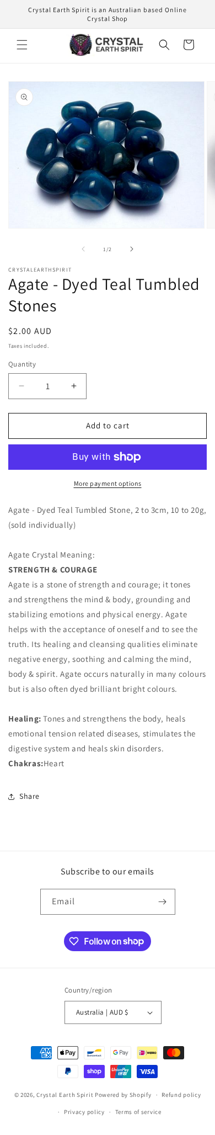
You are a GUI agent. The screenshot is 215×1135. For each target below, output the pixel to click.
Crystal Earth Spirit (64, 1095)
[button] (22, 45)
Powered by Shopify (123, 1095)
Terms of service (138, 1112)
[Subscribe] (162, 902)
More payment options (108, 483)
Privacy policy (84, 1112)
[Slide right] (132, 249)
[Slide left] (83, 249)
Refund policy (181, 1095)
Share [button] (29, 796)
